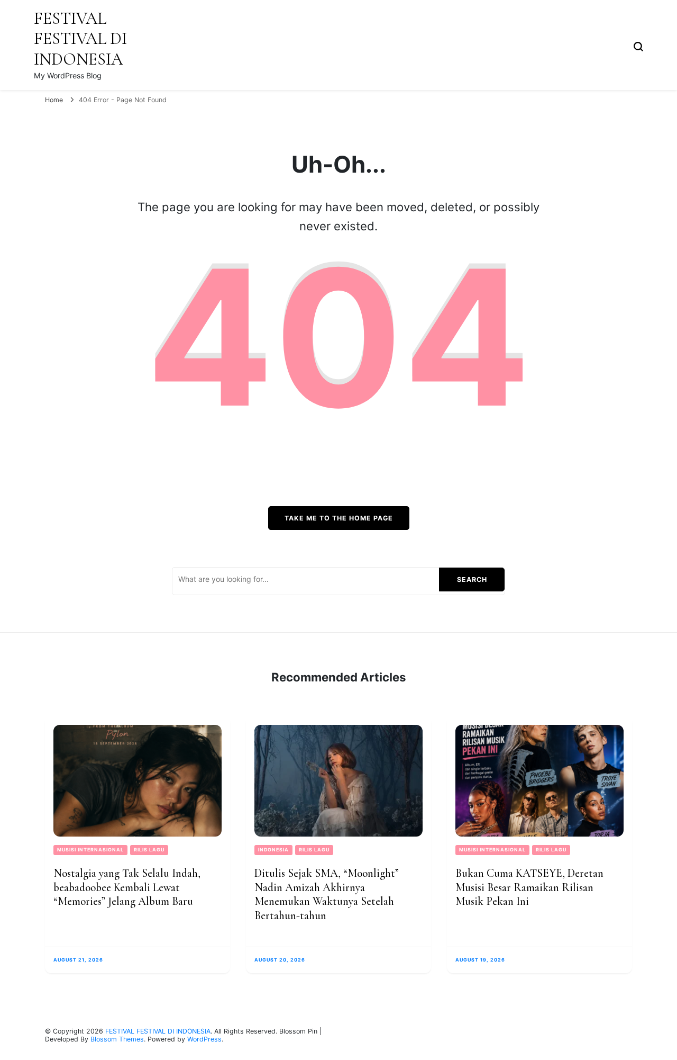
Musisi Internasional (90, 849)
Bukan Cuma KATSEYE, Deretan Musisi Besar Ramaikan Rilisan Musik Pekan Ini (529, 887)
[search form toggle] (638, 45)
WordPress (204, 1039)
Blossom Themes (117, 1039)
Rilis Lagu (149, 849)
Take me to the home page (339, 518)
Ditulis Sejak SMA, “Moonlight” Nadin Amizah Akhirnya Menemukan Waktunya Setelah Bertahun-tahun (326, 894)
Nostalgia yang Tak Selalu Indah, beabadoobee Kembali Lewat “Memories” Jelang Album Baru (126, 887)
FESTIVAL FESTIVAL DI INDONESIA (80, 38)
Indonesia (273, 849)
